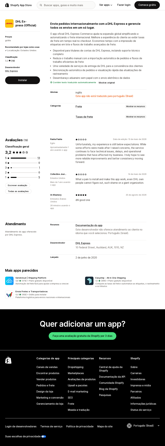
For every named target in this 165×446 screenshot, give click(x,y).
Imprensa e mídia (141, 385)
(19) (13, 60)
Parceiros (136, 391)
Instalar (22, 80)
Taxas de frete (84, 116)
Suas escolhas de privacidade (23, 436)
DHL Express (11, 71)
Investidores (138, 379)
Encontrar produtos (47, 373)
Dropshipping (75, 367)
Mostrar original (107, 82)
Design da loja (44, 391)
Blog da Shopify (108, 389)
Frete (79, 106)
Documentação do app (89, 225)
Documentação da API (112, 376)
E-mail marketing (78, 391)
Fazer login (124, 4)
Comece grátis (147, 4)
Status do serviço (141, 409)
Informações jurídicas (143, 403)
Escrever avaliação (17, 185)
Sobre (134, 367)
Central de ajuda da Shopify (110, 369)
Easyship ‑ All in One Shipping (110, 277)
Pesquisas (105, 395)
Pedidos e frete (45, 385)
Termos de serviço (51, 426)
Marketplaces (76, 373)
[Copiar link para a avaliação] (64, 139)
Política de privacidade (79, 426)
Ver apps (104, 4)
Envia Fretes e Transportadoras (31, 291)
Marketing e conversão (49, 397)
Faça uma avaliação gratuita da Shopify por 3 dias (82, 335)
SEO (70, 397)
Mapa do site (104, 426)
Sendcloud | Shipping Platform (30, 277)
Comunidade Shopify (111, 382)
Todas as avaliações (18, 191)
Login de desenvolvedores (20, 426)
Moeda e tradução (78, 409)
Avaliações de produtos (82, 379)
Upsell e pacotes (77, 385)
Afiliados (136, 397)
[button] (42, 281)
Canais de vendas (47, 367)
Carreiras (136, 373)
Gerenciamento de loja (49, 403)
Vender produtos (46, 379)
